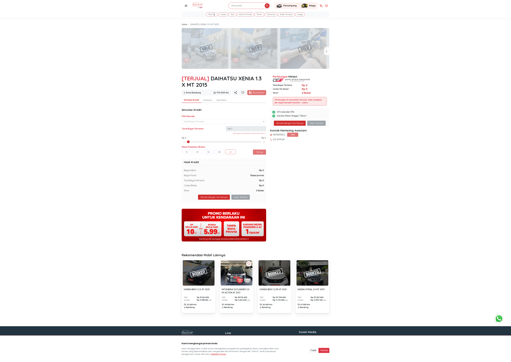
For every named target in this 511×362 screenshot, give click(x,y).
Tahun (259, 14)
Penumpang (290, 5)
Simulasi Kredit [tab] (191, 100)
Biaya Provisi (190, 175)
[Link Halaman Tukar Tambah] (321, 5)
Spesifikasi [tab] (221, 100)
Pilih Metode (188, 116)
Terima (324, 350)
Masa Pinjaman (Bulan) (193, 147)
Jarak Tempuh (286, 14)
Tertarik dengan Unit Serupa (289, 123)
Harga (300, 14)
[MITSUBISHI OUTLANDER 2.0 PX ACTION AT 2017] (236, 273)
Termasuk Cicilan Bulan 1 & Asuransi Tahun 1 (249, 133)
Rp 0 (261, 170)
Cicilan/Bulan (190, 185)
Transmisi (271, 14)
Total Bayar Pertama (192, 128)
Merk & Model (245, 14)
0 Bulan (260, 190)
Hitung (259, 152)
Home (184, 24)
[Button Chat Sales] (498, 318)
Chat (292, 134)
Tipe (232, 14)
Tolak (313, 350)
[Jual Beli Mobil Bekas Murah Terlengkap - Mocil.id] (197, 5)
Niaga (312, 5)
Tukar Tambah (241, 197)
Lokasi (223, 14)
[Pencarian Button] (267, 5)
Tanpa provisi (257, 175)
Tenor (186, 190)
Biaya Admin (190, 170)
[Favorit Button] (249, 263)
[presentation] (326, 51)
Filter (210, 14)
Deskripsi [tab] (207, 100)
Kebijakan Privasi (218, 354)
